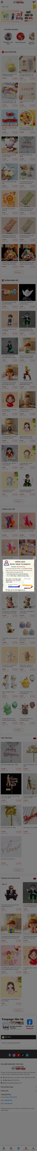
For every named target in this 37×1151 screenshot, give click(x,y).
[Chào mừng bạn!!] (18, 575)
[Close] (34, 558)
